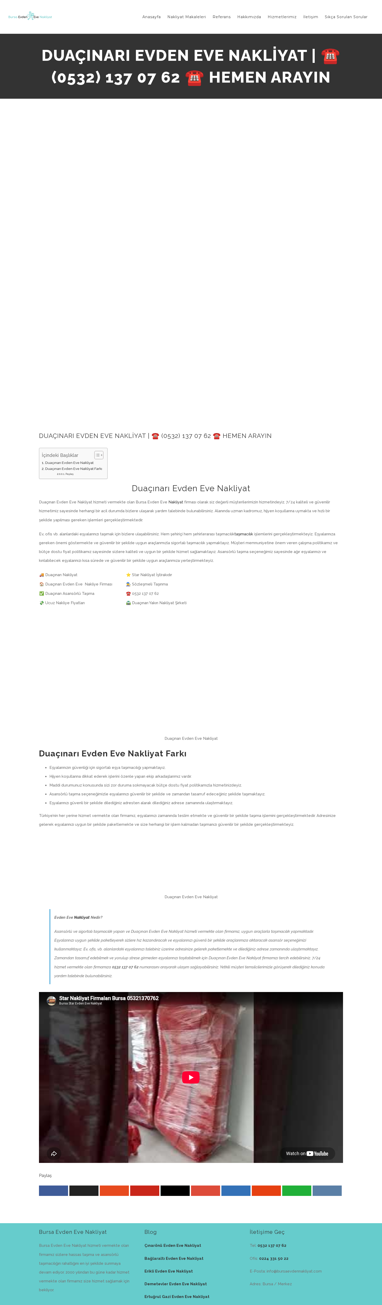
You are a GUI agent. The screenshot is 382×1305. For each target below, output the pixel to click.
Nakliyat (175, 502)
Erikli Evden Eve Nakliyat (168, 1271)
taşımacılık (243, 534)
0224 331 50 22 (273, 1258)
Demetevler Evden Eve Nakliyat (175, 1284)
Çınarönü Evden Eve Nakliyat (172, 1245)
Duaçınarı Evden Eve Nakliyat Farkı (73, 469)
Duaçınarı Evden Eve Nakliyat (69, 463)
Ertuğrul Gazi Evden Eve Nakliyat (176, 1296)
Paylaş (69, 473)
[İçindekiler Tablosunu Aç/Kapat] (96, 455)
